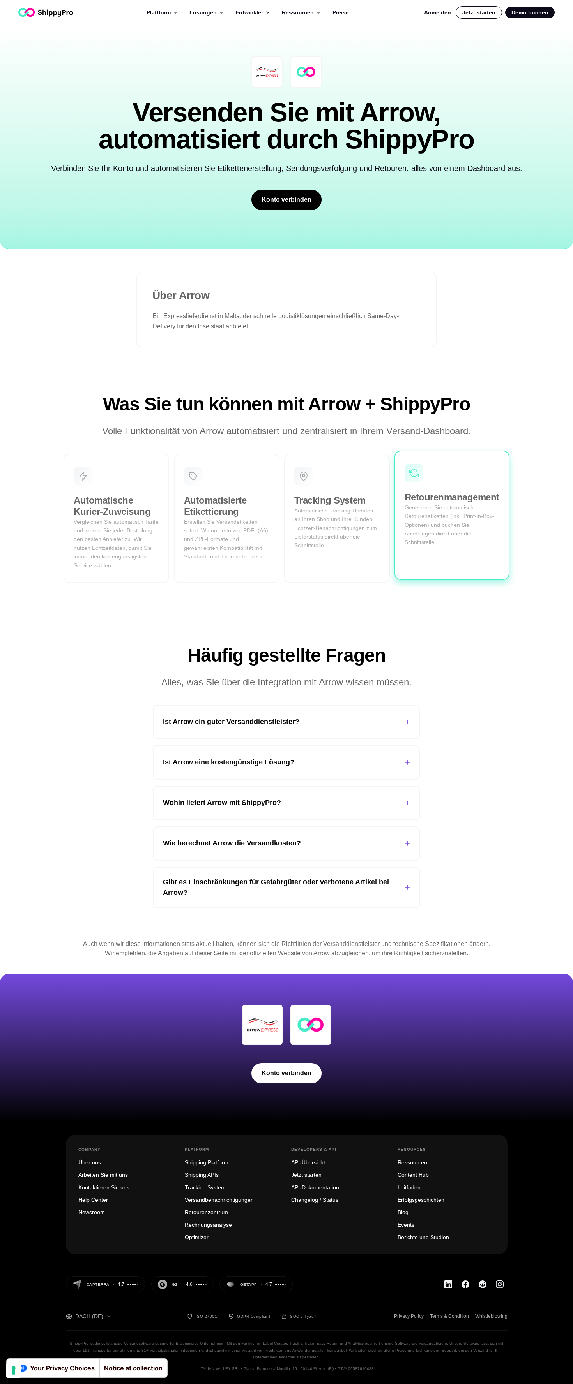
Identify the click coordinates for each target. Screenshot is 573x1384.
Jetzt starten (478, 12)
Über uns (89, 1162)
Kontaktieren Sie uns (103, 1187)
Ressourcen (298, 12)
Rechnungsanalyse (208, 1225)
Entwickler (249, 12)
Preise (340, 12)
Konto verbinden (286, 199)
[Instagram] (500, 1284)
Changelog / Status (314, 1200)
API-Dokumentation (315, 1187)
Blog (403, 1212)
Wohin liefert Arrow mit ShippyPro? (286, 803)
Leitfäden (409, 1187)
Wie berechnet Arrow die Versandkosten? (286, 843)
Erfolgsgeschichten (421, 1200)
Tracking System (205, 1187)
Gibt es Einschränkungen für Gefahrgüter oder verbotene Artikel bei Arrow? (286, 887)
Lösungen (203, 12)
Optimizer (197, 1237)
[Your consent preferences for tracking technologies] (13, 1370)
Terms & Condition (449, 1316)
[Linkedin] (448, 1284)
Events (406, 1225)
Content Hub (413, 1175)
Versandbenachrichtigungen (219, 1200)
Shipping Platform (206, 1162)
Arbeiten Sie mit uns (103, 1175)
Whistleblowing (491, 1316)
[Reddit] (482, 1284)
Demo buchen (529, 12)
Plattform (159, 12)
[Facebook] (465, 1284)
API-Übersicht (308, 1162)
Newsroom (91, 1212)
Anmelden (437, 12)
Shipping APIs (202, 1175)
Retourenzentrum (206, 1212)
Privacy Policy (409, 1316)
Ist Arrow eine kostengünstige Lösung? (286, 762)
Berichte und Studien (423, 1237)
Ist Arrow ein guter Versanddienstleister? (286, 722)
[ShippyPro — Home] (45, 12)
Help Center (93, 1200)
